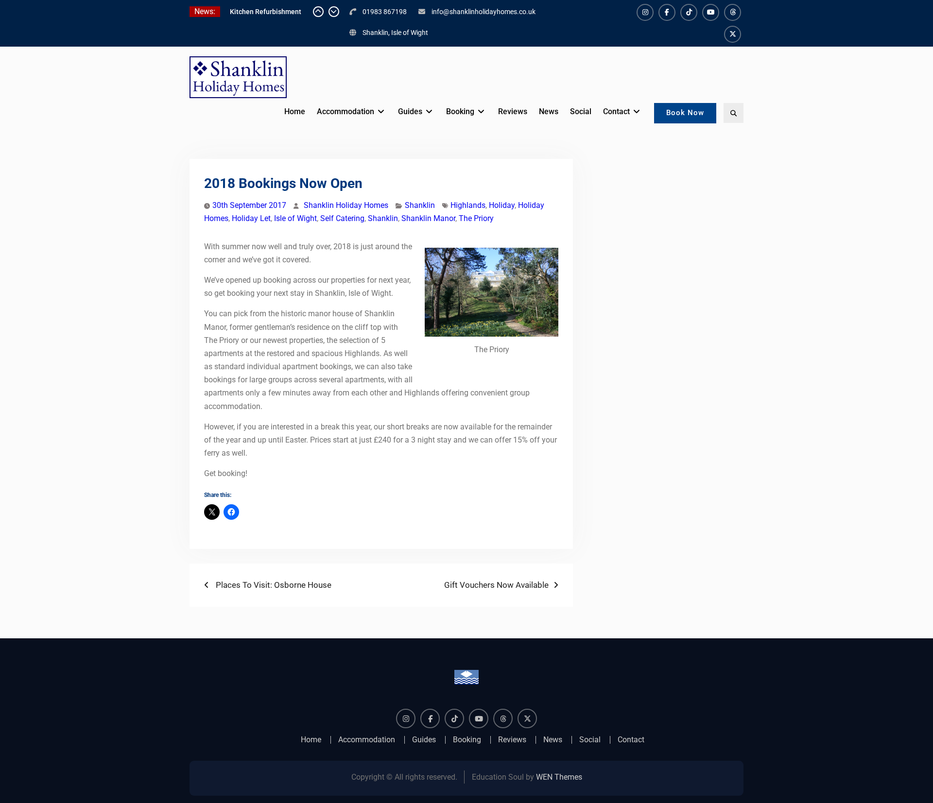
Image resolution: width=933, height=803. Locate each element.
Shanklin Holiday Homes (346, 205)
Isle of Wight (295, 218)
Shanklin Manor (428, 218)
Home (294, 111)
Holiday (502, 205)
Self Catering (342, 218)
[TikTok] (688, 12)
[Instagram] (645, 12)
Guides (410, 111)
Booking (460, 111)
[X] (732, 34)
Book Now (685, 112)
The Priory (476, 218)
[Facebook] (666, 12)
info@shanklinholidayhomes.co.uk (484, 12)
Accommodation (345, 111)
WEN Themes (559, 777)
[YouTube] (710, 12)
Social (580, 111)
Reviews (512, 111)
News (548, 111)
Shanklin (420, 205)
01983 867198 (385, 12)
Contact (616, 111)
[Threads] (732, 12)
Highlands (467, 205)
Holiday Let (251, 218)
